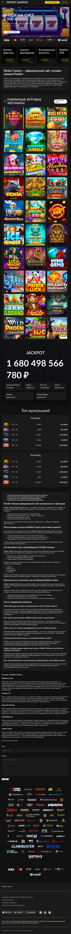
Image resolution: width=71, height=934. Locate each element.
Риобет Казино (17, 2)
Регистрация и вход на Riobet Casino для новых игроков (26, 496)
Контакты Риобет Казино (13, 905)
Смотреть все (60, 101)
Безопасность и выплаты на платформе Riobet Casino (25, 500)
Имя (3, 746)
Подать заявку (12, 32)
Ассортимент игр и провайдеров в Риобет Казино (24, 498)
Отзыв (4, 756)
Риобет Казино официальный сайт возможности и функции (27, 495)
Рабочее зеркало (9, 903)
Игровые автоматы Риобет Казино (17, 897)
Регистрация (52, 2)
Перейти (9, 60)
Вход (65, 2)
